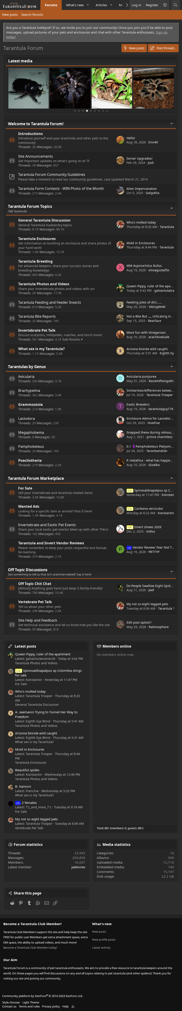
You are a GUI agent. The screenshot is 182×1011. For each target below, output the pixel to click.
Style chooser (11, 1002)
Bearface (154, 321)
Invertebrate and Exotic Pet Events (47, 524)
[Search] (175, 5)
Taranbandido (156, 451)
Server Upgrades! (139, 158)
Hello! (131, 138)
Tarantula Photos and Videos (43, 283)
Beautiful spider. (27, 770)
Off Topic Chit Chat (34, 583)
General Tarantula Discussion (44, 220)
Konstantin (170, 495)
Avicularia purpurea (141, 376)
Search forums (32, 14)
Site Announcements (35, 156)
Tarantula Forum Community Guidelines (51, 174)
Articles (101, 5)
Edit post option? (139, 622)
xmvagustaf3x (158, 270)
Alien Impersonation (142, 188)
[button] (87, 5)
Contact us (9, 1006)
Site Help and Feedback (37, 620)
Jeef (151, 590)
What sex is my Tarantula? (41, 348)
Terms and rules (29, 1006)
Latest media (20, 60)
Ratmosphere (159, 627)
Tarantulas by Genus (27, 366)
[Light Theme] (164, 5)
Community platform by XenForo (42, 996)
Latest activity (101, 948)
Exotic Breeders (138, 404)
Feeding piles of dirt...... (144, 302)
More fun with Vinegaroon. (146, 332)
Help (65, 1006)
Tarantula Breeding (35, 261)
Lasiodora (26, 418)
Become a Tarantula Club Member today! (30, 948)
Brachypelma (29, 390)
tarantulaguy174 (160, 409)
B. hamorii (23, 786)
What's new (75, 5)
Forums (51, 5)
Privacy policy (51, 1006)
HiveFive (154, 423)
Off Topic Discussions (27, 569)
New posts (10, 14)
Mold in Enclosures (141, 243)
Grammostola (30, 404)
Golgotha (152, 193)
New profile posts (103, 940)
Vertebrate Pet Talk (35, 601)
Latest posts (25, 646)
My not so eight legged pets (147, 604)
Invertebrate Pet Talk (36, 330)
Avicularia (26, 376)
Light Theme (30, 1002)
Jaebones (78, 867)
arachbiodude (158, 337)
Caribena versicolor (145, 508)
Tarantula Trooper (159, 395)
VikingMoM (157, 307)
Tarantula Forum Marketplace (36, 478)
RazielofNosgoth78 (163, 381)
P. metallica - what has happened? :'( (153, 460)
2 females (26, 802)
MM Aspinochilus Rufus (144, 266)
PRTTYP (153, 552)
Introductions (30, 133)
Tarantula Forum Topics (30, 206)
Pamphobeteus (31, 446)
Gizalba (154, 465)
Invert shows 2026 (144, 527)
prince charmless (159, 437)
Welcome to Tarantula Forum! (35, 123)
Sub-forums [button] (71, 339)
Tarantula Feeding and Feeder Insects (49, 302)
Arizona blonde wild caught (147, 349)
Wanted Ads (28, 506)
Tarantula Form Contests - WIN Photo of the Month (61, 188)
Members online (117, 646)
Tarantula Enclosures (37, 238)
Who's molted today (141, 222)
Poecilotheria (30, 460)
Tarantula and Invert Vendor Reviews (51, 543)
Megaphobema (31, 432)
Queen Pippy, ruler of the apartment (154, 286)
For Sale (25, 488)
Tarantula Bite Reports (37, 316)
